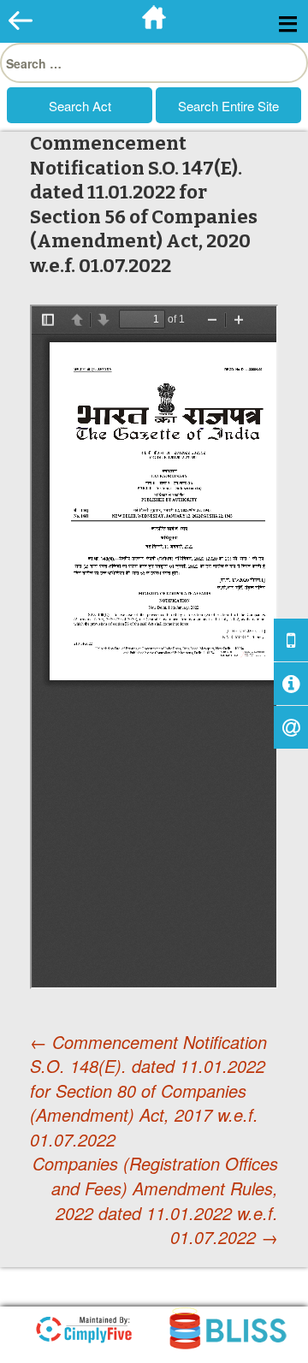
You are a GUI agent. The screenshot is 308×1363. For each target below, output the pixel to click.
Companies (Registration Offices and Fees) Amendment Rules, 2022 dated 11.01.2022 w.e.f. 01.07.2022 (155, 1200)
